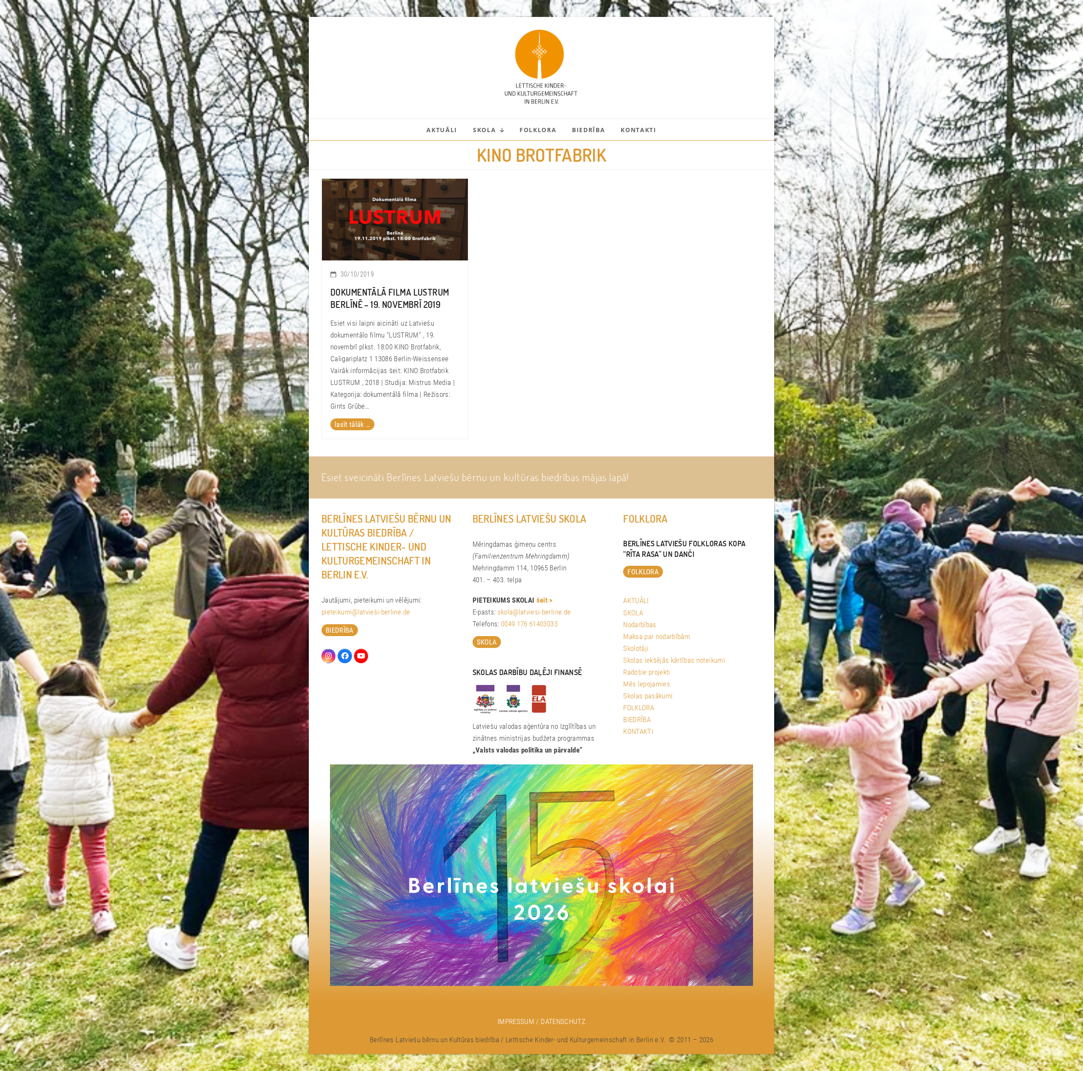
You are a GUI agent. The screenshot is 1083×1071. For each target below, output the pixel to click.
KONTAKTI (638, 731)
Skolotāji (636, 648)
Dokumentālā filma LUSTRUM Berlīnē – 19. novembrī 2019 (389, 298)
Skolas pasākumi (648, 696)
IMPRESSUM (516, 1021)
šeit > (544, 600)
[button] (18, 1052)
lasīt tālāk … (352, 424)
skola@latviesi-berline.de (534, 612)
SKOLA (633, 613)
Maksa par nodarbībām (656, 636)
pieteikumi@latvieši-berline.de (366, 612)
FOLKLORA (638, 707)
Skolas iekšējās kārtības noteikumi (674, 660)
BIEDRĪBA (637, 719)
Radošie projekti (646, 672)
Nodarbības (639, 624)
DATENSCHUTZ (563, 1021)
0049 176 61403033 (529, 624)
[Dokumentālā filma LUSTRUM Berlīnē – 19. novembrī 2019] (395, 219)
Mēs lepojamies (646, 684)
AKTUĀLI (636, 600)
